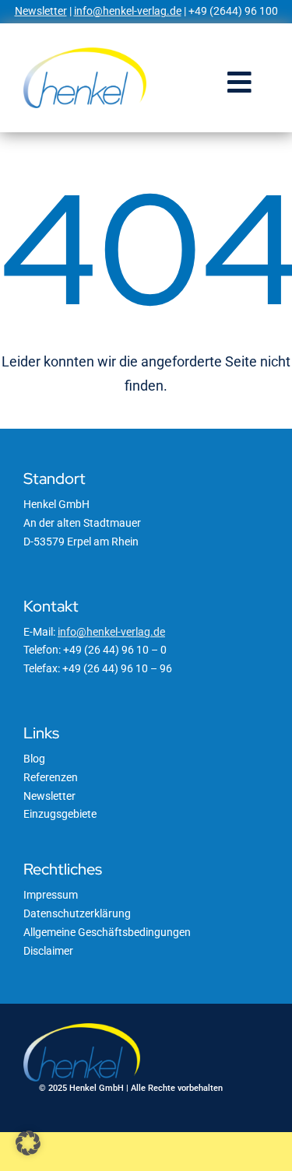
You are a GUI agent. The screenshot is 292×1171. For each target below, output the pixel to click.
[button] (28, 1143)
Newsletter (41, 11)
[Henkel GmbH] (84, 53)
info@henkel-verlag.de (127, 11)
